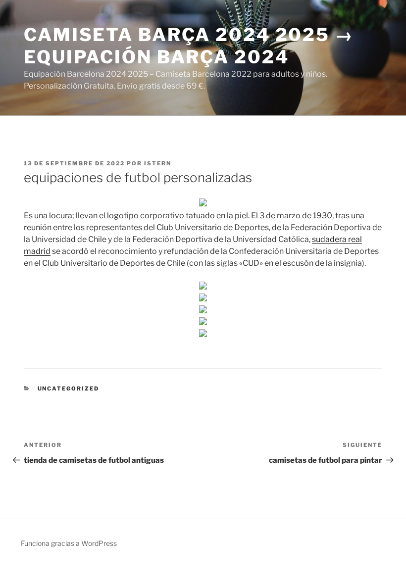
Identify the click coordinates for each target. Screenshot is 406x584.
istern (157, 163)
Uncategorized (69, 388)
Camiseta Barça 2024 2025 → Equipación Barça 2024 (189, 46)
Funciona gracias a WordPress (69, 543)
